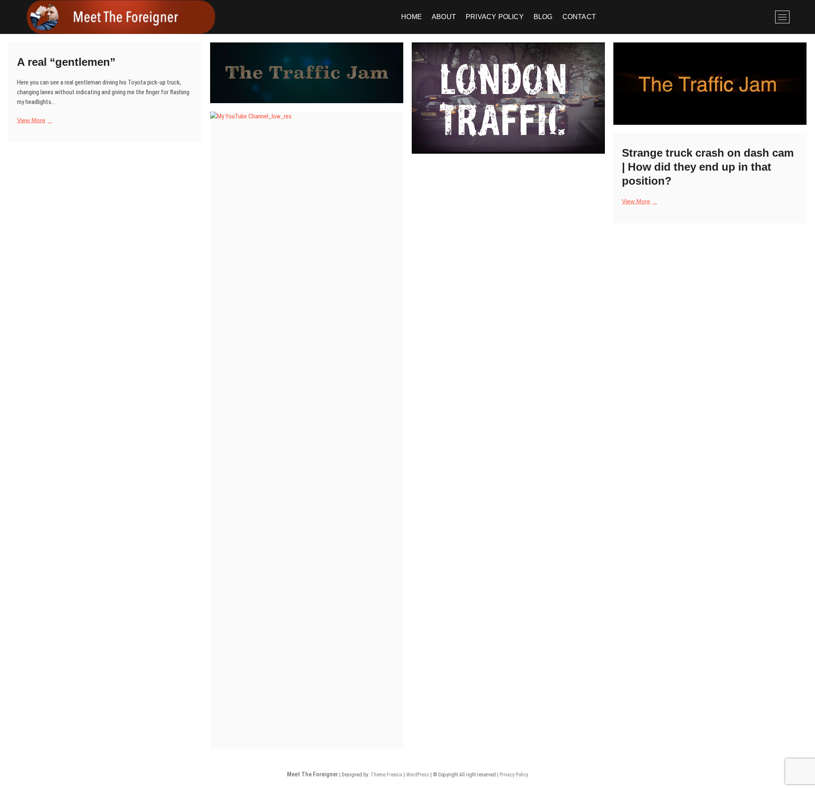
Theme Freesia (386, 775)
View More (33, 120)
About (444, 16)
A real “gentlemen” (66, 62)
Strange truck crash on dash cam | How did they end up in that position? (708, 166)
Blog (543, 16)
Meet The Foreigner (312, 774)
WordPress (417, 775)
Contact (579, 16)
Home (411, 16)
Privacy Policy (495, 16)
